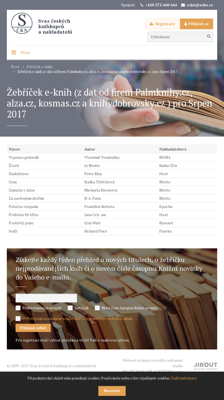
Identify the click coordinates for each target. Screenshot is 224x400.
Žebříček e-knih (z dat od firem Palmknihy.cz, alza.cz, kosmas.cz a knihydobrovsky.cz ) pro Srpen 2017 (97, 72)
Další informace (184, 378)
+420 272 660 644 (161, 4)
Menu (25, 52)
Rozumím (112, 391)
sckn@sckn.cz (200, 4)
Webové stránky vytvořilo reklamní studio (152, 366)
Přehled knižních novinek (41, 307)
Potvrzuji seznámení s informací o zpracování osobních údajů (79, 318)
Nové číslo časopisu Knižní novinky (130, 307)
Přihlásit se (198, 23)
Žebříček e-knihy (39, 67)
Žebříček (82, 307)
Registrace (165, 23)
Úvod (15, 67)
